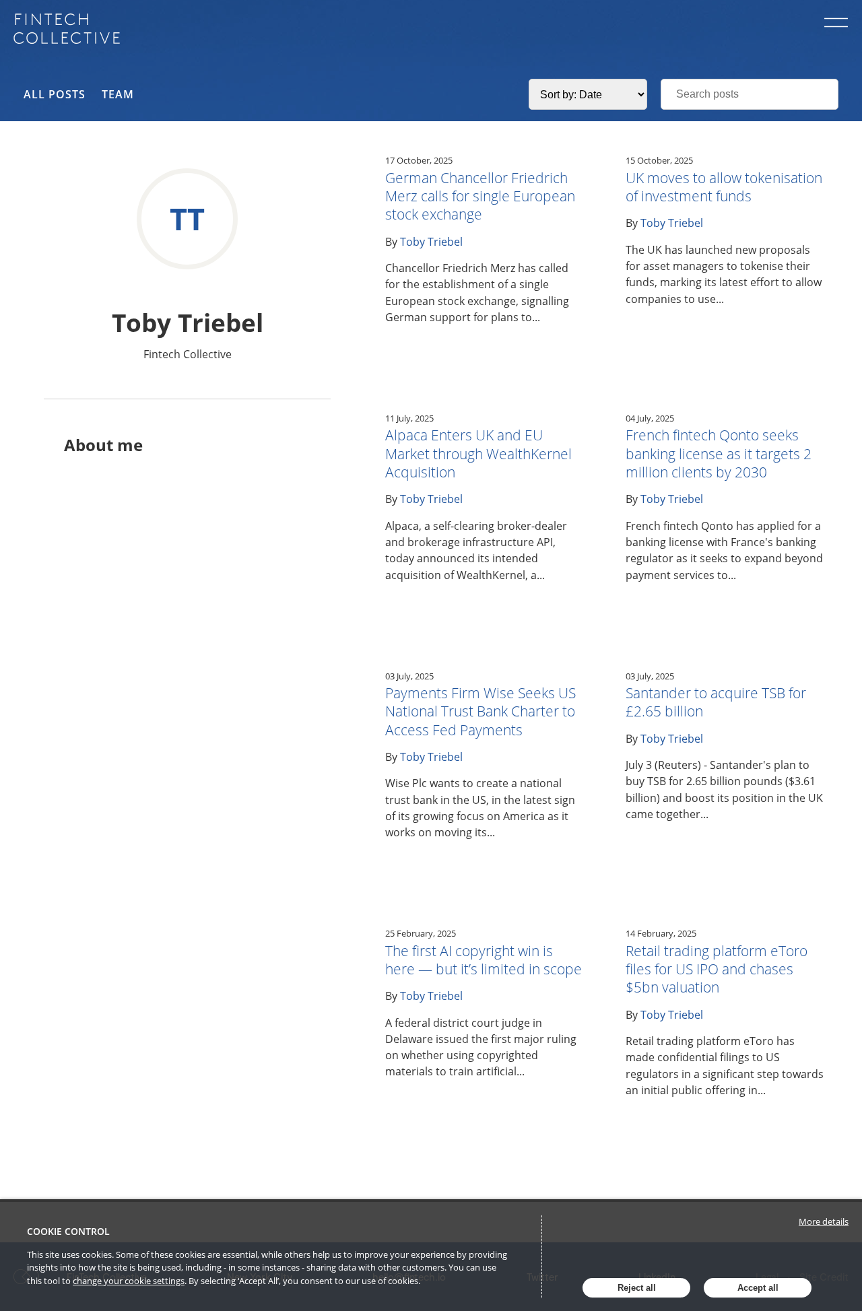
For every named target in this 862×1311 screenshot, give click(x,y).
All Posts (55, 94)
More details (824, 1221)
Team (118, 94)
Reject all (637, 1288)
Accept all (757, 1288)
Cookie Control (68, 1231)
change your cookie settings (129, 1281)
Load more (605, 1180)
